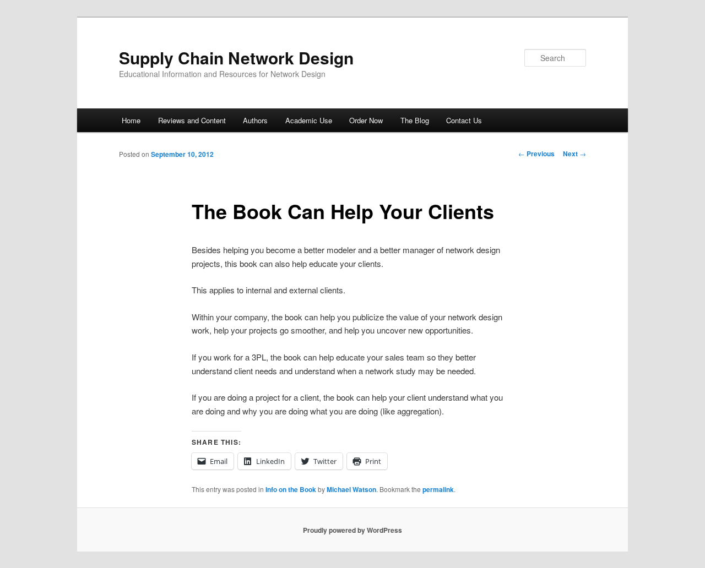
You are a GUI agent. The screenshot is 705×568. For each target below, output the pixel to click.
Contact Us (464, 120)
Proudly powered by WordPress (352, 530)
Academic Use (308, 120)
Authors (255, 120)
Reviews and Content (192, 120)
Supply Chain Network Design (236, 57)
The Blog (414, 120)
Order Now (366, 120)
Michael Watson (351, 489)
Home (131, 120)
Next (574, 154)
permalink (438, 489)
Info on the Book (290, 489)
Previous (536, 154)
